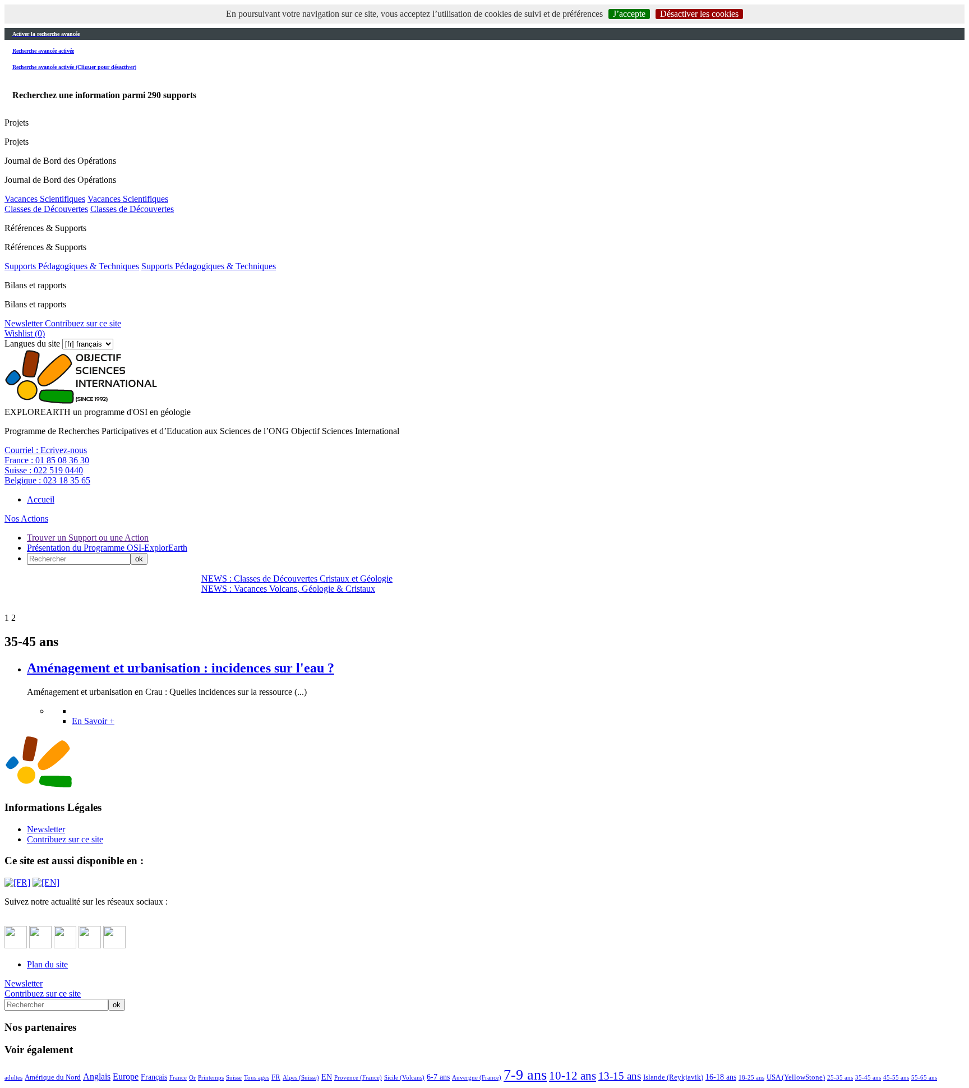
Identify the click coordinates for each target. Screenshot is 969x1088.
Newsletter (23, 323)
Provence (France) (358, 1077)
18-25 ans (751, 1077)
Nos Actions (26, 518)
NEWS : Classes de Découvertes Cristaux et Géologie (297, 578)
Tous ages (256, 1077)
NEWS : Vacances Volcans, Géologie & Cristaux (288, 588)
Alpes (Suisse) (301, 1077)
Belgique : (47, 480)
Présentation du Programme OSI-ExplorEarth (107, 547)
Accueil (40, 499)
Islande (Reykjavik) (673, 1077)
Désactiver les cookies (699, 14)
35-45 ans (868, 1077)
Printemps (211, 1077)
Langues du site (32, 343)
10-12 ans (572, 1075)
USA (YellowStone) (796, 1077)
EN (326, 1076)
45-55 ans (896, 1077)
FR (275, 1077)
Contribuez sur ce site (82, 323)
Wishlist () (24, 333)
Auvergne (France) (476, 1077)
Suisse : (43, 470)
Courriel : (45, 450)
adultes (13, 1077)
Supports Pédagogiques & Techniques (71, 266)
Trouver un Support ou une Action (88, 537)
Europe (126, 1076)
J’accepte (629, 14)
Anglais (96, 1076)
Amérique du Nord (53, 1077)
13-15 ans (619, 1076)
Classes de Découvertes (46, 209)
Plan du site (47, 964)
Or (192, 1077)
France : (46, 460)
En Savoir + (93, 721)
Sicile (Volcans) (404, 1077)
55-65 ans (924, 1077)
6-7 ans (438, 1076)
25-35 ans (840, 1077)
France (178, 1077)
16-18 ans (720, 1076)
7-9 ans (525, 1075)
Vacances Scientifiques (44, 199)
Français (154, 1076)
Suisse (234, 1077)
